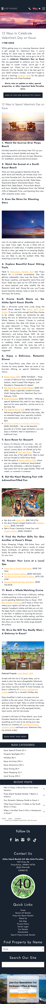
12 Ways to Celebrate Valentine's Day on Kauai (20, 820)
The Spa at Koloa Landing (15, 573)
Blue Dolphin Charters (11, 602)
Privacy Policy (23, 923)
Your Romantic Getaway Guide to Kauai (20, 800)
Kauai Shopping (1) (12, 772)
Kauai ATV (20, 520)
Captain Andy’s (10, 531)
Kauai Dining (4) (11, 768)
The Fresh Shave (24, 452)
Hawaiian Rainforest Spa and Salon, (19, 582)
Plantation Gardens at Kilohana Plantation (21, 423)
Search (39, 965)
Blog (10, 819)
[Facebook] (11, 840)
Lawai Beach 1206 (25, 673)
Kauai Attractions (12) (13, 765)
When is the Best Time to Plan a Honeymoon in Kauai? (22, 811)
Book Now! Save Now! (15, 736)
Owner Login (23, 926)
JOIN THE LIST (23, 995)
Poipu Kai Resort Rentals (23, 915)
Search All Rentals (23, 913)
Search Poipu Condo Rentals (23, 934)
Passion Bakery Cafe (27, 460)
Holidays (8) (9, 757)
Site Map (23, 921)
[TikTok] (34, 839)
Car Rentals (23, 929)
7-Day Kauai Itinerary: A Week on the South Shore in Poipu (22, 805)
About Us (23, 918)
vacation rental (24, 75)
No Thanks (23, 999)
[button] (23, 984)
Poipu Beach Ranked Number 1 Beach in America (21, 795)
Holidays (18, 819)
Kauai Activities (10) (12, 761)
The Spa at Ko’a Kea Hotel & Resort (19, 576)
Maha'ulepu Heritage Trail (21, 271)
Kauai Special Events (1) (14, 750)
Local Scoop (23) (11, 776)
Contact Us (23, 870)
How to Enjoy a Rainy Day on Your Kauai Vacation (21, 789)
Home (4, 819)
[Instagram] (23, 840)
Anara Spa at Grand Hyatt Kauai (17, 568)
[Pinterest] (28, 840)
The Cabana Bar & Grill (14, 409)
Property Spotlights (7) (13, 754)
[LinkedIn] (17, 840)
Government (23, 932)
